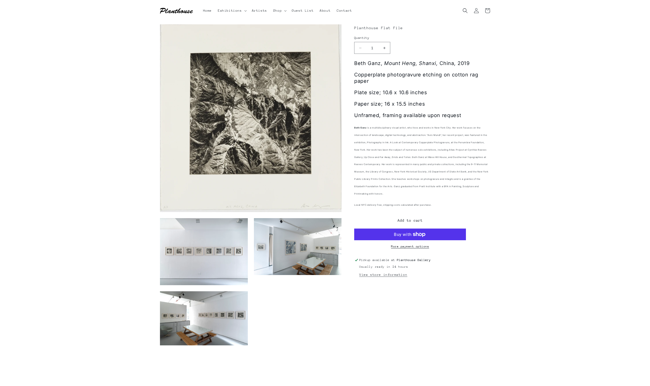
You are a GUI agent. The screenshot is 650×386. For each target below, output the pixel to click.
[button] (232, 10)
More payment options (410, 246)
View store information (383, 275)
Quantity (361, 38)
